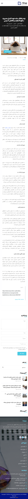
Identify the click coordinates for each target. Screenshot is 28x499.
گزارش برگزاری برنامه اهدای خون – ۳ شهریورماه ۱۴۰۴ (13, 395)
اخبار (15, 24)
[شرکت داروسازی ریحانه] (22, 3)
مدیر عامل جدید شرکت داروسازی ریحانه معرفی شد (12, 403)
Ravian (16, 497)
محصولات (24, 452)
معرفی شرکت (23, 449)
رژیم (9, 128)
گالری (24, 455)
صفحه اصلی (19, 24)
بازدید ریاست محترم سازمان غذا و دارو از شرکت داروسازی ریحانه (12, 378)
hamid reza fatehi (11, 58)
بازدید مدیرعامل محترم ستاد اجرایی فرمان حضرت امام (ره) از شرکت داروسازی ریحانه (12, 386)
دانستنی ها (9, 24)
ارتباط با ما (24, 466)
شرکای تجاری (23, 461)
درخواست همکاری (22, 463)
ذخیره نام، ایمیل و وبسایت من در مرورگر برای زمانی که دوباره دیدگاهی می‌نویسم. (14, 348)
